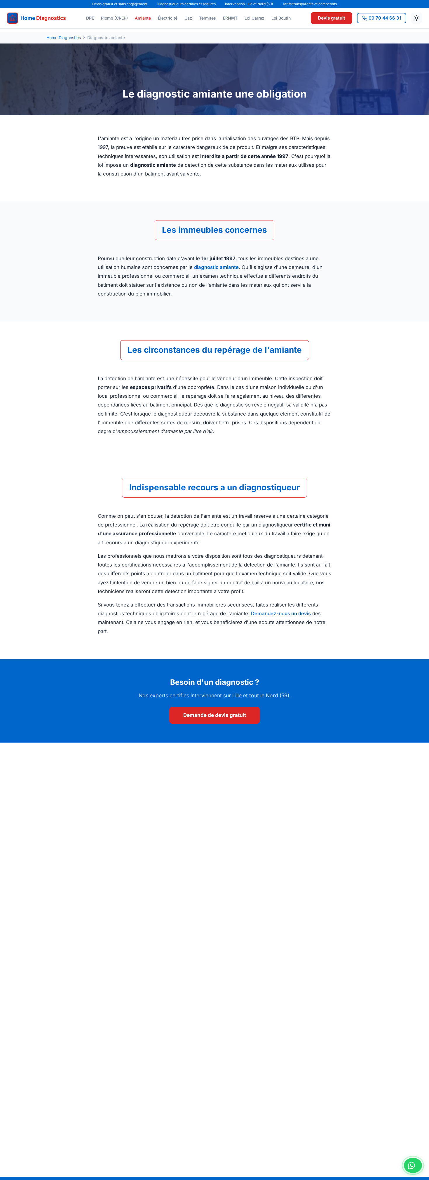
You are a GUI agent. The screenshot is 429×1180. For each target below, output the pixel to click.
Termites (207, 17)
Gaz (188, 17)
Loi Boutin (281, 17)
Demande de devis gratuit (214, 715)
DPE (90, 17)
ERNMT (230, 17)
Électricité (167, 17)
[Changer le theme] (416, 18)
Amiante (143, 17)
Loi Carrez (254, 17)
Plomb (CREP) (114, 17)
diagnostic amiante (216, 267)
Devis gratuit (331, 18)
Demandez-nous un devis (281, 613)
